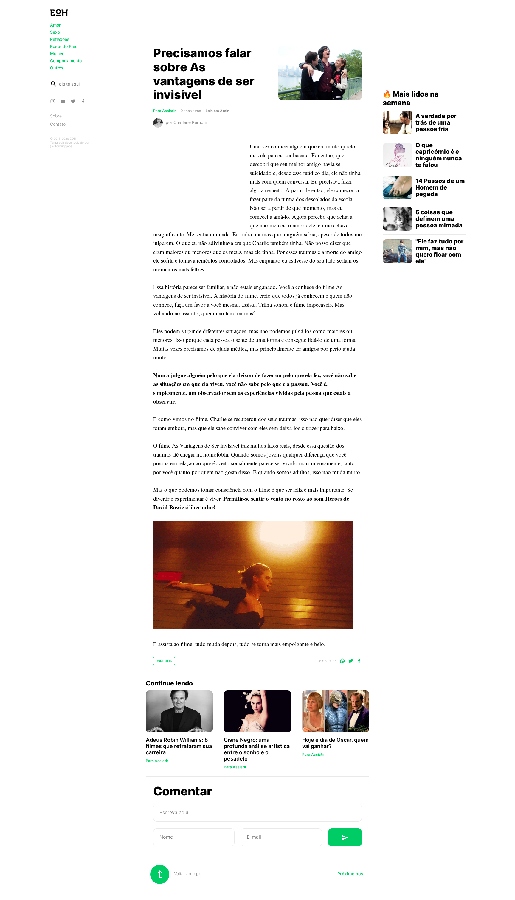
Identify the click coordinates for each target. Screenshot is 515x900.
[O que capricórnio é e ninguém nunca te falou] (397, 155)
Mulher (56, 53)
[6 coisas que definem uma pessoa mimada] (397, 219)
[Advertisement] (257, 24)
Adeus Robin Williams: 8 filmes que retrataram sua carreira (179, 746)
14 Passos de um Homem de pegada (440, 187)
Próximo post (351, 873)
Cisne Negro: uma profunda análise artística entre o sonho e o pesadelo (257, 749)
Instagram (53, 101)
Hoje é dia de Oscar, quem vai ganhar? (335, 743)
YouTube (63, 101)
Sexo (55, 32)
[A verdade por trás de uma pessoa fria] (397, 122)
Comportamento (66, 60)
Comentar (164, 661)
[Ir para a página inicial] (59, 12)
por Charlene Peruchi (186, 122)
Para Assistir (164, 110)
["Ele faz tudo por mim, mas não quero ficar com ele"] (397, 251)
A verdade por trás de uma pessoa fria (435, 122)
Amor (55, 24)
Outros (56, 67)
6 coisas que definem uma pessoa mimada (439, 219)
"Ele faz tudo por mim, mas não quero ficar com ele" (439, 251)
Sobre (56, 115)
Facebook (84, 101)
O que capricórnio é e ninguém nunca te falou (438, 155)
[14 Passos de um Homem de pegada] (397, 187)
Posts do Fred (64, 46)
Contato (58, 124)
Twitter (73, 101)
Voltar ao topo (187, 873)
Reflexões (59, 39)
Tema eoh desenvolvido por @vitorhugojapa (69, 144)
